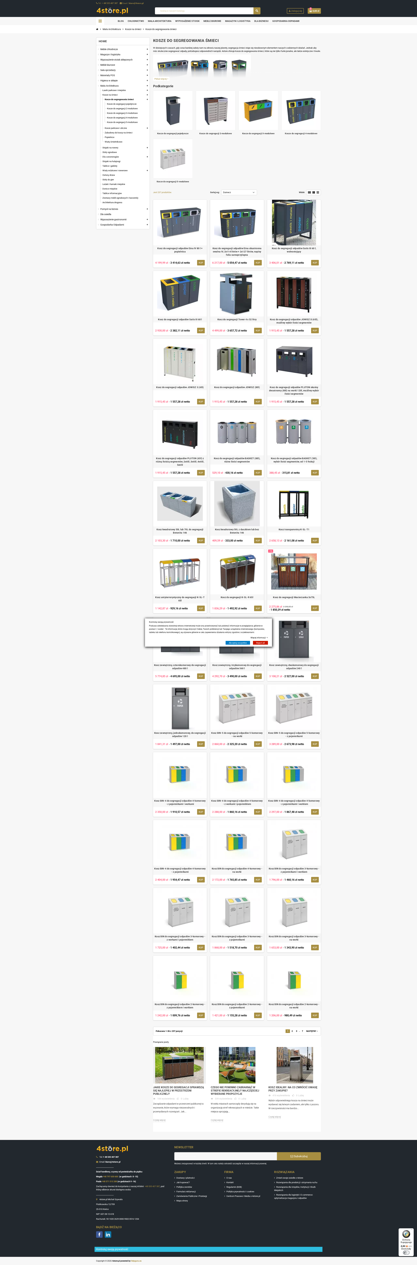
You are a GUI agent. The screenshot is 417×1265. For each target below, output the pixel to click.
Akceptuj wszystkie (238, 643)
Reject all (260, 643)
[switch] (406, 1253)
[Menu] (412, 1230)
